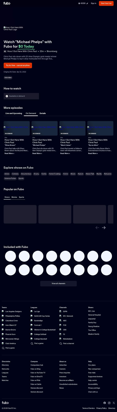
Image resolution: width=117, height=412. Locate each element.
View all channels (58, 283)
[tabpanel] (58, 138)
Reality (99, 174)
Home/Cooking (55, 174)
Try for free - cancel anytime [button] (18, 65)
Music (73, 174)
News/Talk (90, 174)
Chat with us (93, 392)
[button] (17, 153)
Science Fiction (10, 178)
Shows (7, 197)
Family (44, 174)
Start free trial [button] (106, 3)
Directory (111, 408)
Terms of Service (88, 408)
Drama (36, 174)
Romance (107, 174)
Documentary (26, 174)
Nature (80, 174)
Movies (14, 197)
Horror (65, 174)
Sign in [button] (93, 3)
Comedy (15, 174)
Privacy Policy (101, 408)
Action (7, 174)
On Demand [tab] (31, 113)
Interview (8, 77)
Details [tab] (43, 113)
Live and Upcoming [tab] (13, 113)
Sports (21, 178)
